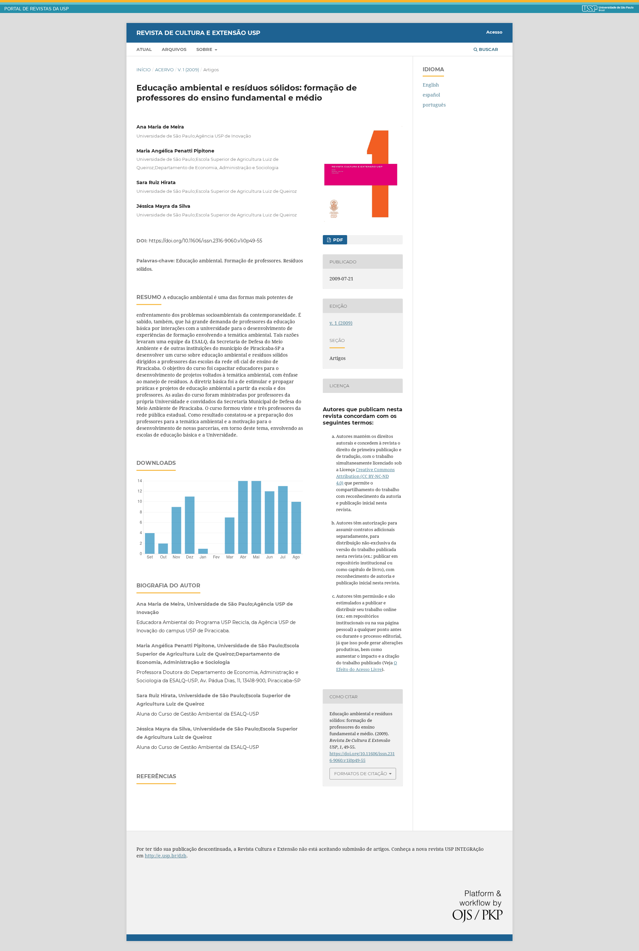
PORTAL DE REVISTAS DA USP (36, 9)
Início (143, 69)
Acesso (494, 32)
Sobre (205, 49)
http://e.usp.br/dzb (165, 855)
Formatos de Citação (360, 773)
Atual (144, 49)
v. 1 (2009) (188, 69)
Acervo (164, 69)
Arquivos (174, 49)
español (431, 95)
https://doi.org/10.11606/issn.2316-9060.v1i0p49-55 (205, 241)
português (434, 105)
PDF (337, 239)
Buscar (488, 49)
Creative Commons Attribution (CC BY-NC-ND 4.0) (365, 476)
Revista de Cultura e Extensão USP (198, 32)
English (431, 85)
